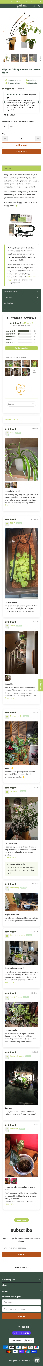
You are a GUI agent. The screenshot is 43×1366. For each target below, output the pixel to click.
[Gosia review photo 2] (8, 678)
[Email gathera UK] (15, 1327)
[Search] (34, 6)
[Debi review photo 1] (21, 459)
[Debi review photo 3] (14, 485)
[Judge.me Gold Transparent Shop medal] (20, 388)
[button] (8, 88)
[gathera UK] (21, 6)
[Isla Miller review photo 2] (8, 1181)
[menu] (1, 6)
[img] (10, 429)
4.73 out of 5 (27, 323)
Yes (11, 127)
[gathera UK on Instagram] (23, 1327)
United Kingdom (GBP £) (20, 1340)
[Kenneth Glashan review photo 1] (21, 1083)
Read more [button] (9, 505)
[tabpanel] (21, 230)
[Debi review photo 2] (8, 485)
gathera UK (17, 1360)
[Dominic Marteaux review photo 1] (21, 952)
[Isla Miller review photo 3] (14, 1181)
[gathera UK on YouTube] (28, 1327)
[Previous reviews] (4, 102)
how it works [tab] (8, 297)
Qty (3, 134)
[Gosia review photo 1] (21, 652)
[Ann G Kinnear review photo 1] (21, 1014)
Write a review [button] (21, 348)
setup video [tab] (8, 309)
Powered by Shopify (29, 1360)
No (5, 127)
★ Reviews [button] (40, 685)
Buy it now (21, 151)
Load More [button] (21, 1220)
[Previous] (4, 31)
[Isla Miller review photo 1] (21, 1155)
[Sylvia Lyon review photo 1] (21, 818)
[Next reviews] (38, 102)
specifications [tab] (8, 303)
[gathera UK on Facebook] (19, 1327)
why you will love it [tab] (10, 291)
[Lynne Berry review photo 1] (21, 902)
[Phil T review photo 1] (21, 563)
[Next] (39, 31)
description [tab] (7, 168)
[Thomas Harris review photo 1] (21, 743)
